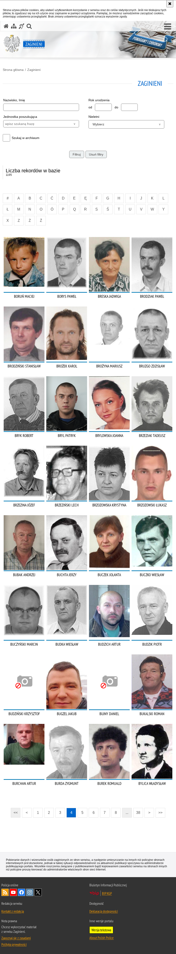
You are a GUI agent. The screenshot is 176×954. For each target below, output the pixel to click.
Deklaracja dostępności (103, 911)
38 (138, 813)
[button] (167, 27)
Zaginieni (34, 70)
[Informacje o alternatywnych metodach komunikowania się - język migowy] (21, 26)
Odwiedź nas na (13, 892)
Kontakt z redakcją (12, 911)
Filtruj (77, 154)
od (90, 107)
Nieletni (93, 117)
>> (159, 811)
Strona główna (13, 70)
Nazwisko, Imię (14, 100)
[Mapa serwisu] (13, 26)
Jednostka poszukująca (20, 117)
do (116, 107)
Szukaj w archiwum (25, 138)
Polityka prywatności (14, 944)
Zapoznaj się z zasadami (16, 938)
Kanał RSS (5, 892)
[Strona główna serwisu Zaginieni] (6, 26)
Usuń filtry (96, 154)
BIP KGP (107, 893)
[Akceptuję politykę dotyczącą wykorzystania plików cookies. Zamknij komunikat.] (169, 3)
